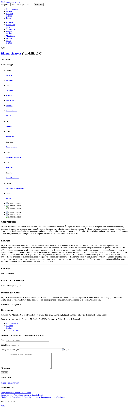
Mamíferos (10, 36)
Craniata (9, 126)
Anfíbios (9, 22)
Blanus (8, 198)
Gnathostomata (11, 147)
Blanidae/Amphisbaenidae (15, 188)
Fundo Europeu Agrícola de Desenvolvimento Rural (22, 395)
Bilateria (9, 106)
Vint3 (3, 406)
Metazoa (9, 96)
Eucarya (9, 75)
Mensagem (5, 368)
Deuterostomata (11, 111)
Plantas (9, 38)
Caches (9, 328)
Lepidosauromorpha (13, 157)
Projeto (9, 11)
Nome (3, 340)
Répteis (9, 43)
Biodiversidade (12, 9)
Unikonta (9, 80)
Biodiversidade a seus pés (11, 2)
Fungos (9, 31)
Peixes (8, 40)
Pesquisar (39, 5)
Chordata (9, 116)
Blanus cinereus (11, 53)
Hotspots (9, 13)
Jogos (8, 18)
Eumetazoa (10, 101)
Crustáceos (10, 29)
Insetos (9, 34)
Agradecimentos (12, 330)
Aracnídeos (10, 25)
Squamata (9, 167)
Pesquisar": (5, 4)
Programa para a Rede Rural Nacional (16, 393)
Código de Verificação (10, 349)
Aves (8, 27)
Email (3, 345)
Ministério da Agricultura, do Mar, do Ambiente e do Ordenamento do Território (32, 397)
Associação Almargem (10, 383)
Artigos (9, 16)
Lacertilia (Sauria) (12, 178)
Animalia (9, 90)
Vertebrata (10, 137)
